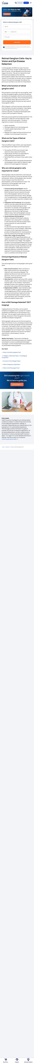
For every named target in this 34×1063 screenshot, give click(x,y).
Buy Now (26, 2)
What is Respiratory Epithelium (11, 364)
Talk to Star (20, 2)
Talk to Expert (16, 384)
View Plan (17, 42)
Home (3, 447)
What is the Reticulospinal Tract (12, 352)
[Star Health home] (5, 2)
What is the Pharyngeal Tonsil (11, 368)
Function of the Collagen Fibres (11, 361)
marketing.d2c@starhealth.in (10, 439)
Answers (8, 447)
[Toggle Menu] (30, 2)
